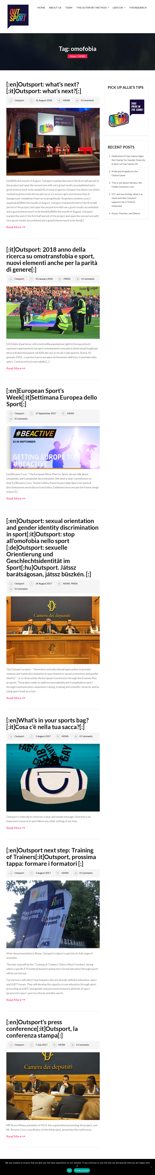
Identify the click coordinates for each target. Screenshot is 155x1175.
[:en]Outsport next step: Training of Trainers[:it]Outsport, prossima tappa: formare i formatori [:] (51, 857)
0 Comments (87, 100)
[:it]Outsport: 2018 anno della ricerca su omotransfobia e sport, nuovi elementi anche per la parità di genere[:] (51, 259)
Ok (69, 1170)
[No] (151, 1166)
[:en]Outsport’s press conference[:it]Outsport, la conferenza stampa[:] (42, 1028)
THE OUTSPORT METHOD (91, 7)
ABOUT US (55, 7)
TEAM (68, 7)
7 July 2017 (41, 1044)
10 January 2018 (44, 278)
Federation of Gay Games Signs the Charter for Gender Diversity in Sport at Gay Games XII (128, 160)
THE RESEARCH (138, 7)
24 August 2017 (43, 583)
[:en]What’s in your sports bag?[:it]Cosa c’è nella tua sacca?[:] (47, 723)
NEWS (82, 56)
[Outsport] (17, 16)
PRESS (67, 278)
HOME (41, 7)
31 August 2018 (43, 100)
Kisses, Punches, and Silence (126, 213)
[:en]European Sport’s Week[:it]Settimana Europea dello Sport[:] (51, 397)
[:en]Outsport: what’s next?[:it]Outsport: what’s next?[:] (43, 88)
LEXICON (118, 7)
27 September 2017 (45, 413)
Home (73, 56)
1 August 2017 (43, 736)
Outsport (19, 100)
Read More (14, 227)
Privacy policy (82, 1170)
